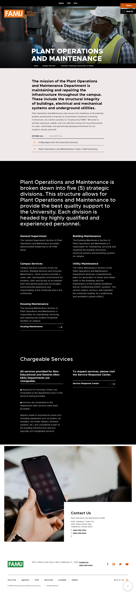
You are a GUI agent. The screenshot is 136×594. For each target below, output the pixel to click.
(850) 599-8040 (79, 533)
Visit (69, 3)
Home (36, 66)
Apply (61, 3)
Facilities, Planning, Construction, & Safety (77, 66)
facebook (107, 564)
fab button (127, 586)
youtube (127, 564)
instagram (114, 564)
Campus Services (48, 66)
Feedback (75, 580)
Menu (129, 5)
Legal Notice (25, 580)
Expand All (38, 136)
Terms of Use (12, 580)
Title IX (37, 580)
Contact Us (83, 562)
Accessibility (62, 580)
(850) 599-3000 (86, 565)
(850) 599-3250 (79, 530)
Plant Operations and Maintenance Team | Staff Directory (68, 149)
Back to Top (119, 580)
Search (129, 11)
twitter (120, 564)
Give (75, 3)
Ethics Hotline (48, 580)
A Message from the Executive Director (58, 142)
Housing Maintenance (31, 326)
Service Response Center (86, 383)
